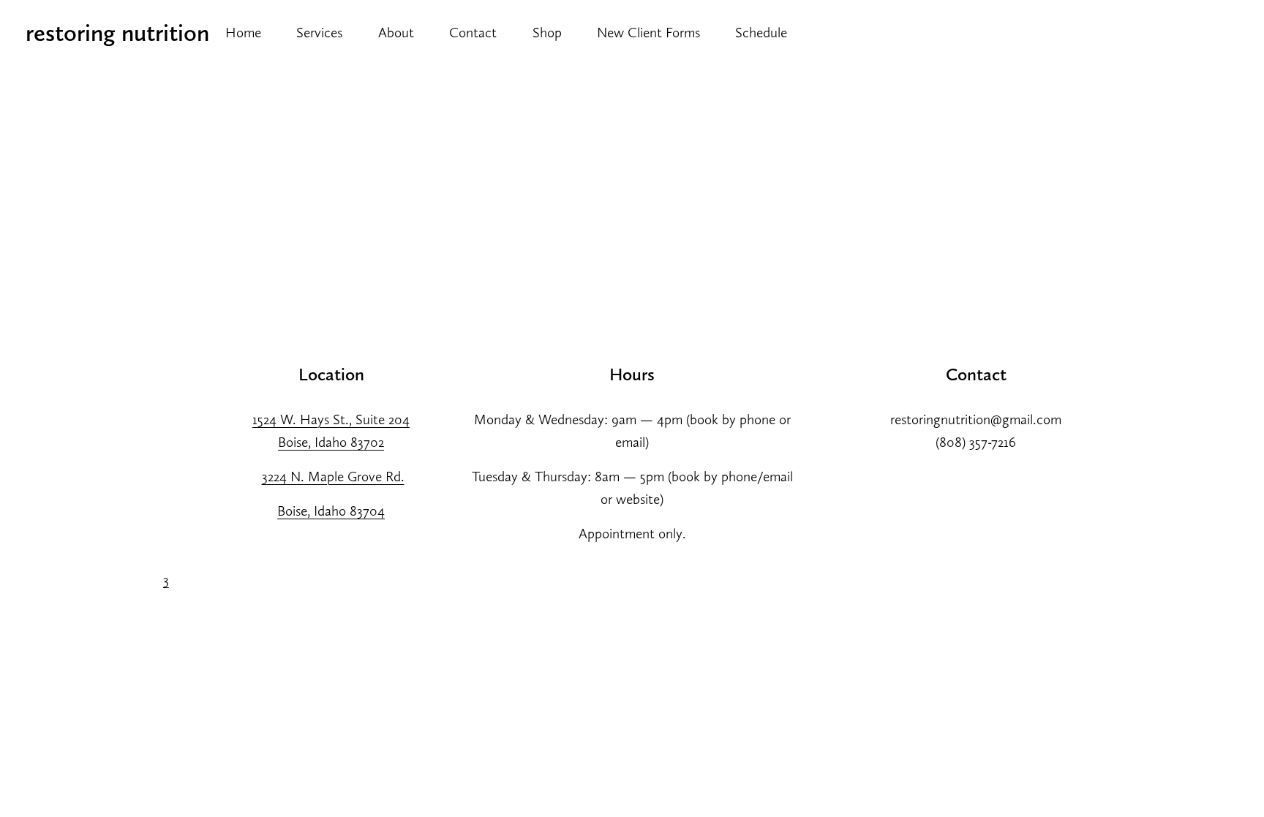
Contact (473, 32)
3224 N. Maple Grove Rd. (333, 476)
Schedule (761, 32)
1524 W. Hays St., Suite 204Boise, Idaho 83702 (331, 431)
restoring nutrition (117, 32)
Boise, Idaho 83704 (331, 510)
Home (243, 32)
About (396, 32)
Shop (547, 32)
